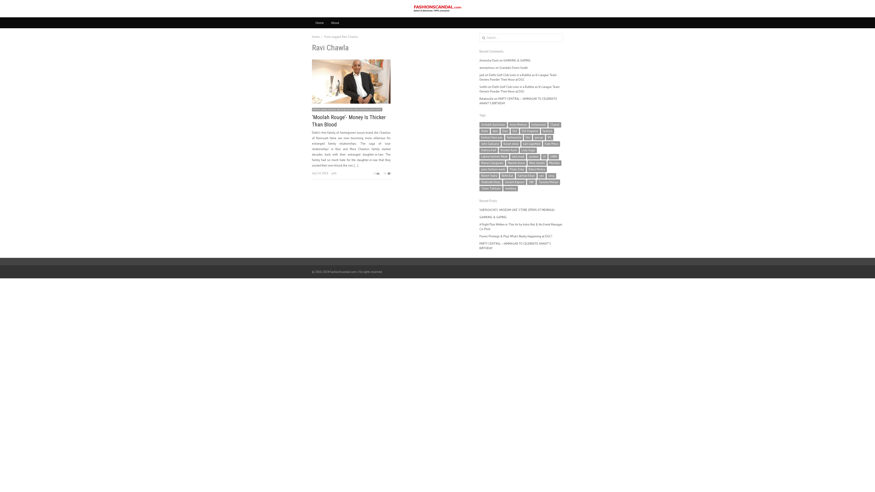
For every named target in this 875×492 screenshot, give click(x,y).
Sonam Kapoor (514, 182)
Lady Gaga (528, 150)
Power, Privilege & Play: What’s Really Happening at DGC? (515, 236)
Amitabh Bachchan (493, 125)
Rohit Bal (507, 176)
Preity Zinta (517, 169)
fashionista (514, 137)
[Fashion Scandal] (437, 8)
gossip (539, 137)
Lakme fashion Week (494, 157)
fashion (547, 131)
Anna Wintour (518, 125)
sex (541, 176)
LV (544, 157)
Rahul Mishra (537, 169)
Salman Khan (526, 176)
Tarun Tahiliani (491, 188)
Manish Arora (516, 163)
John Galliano (490, 144)
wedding (510, 188)
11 (385, 173)
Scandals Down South (513, 68)
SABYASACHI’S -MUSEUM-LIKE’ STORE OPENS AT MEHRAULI (517, 210)
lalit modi (518, 157)
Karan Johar (511, 144)
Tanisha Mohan (548, 182)
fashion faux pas (491, 137)
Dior (505, 131)
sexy (551, 176)
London (533, 157)
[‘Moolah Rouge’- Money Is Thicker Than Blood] (351, 62)
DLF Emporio (530, 131)
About (335, 23)
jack (334, 173)
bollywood (539, 125)
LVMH (553, 157)
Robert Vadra (489, 176)
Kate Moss (551, 144)
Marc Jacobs (537, 163)
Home (320, 23)
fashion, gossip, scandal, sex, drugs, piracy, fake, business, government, (347, 109)
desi (495, 131)
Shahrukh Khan (490, 182)
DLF (514, 131)
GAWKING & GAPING (516, 60)
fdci (528, 137)
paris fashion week (493, 169)
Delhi (484, 131)
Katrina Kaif (488, 150)
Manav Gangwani (492, 163)
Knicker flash (509, 150)
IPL (549, 137)
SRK (531, 182)
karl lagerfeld (531, 144)
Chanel (554, 125)
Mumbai (554, 163)
